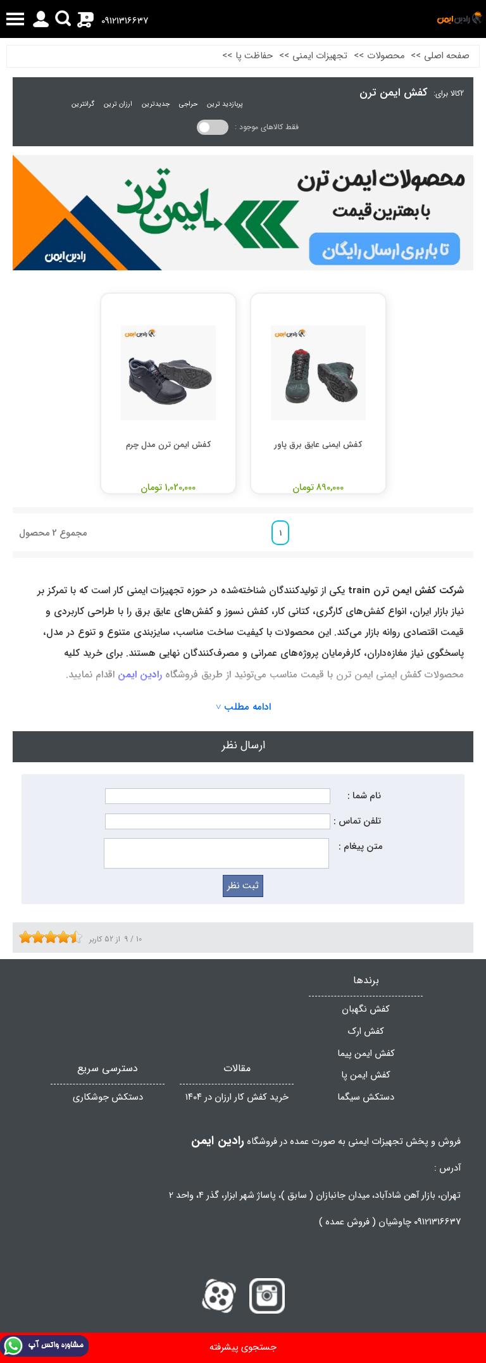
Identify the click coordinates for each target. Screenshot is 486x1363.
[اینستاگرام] (267, 1296)
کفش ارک (366, 1031)
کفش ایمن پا (365, 1075)
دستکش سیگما (365, 1097)
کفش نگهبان (366, 1009)
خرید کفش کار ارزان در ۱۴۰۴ (237, 1097)
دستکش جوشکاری (108, 1097)
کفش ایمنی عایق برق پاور (318, 444)
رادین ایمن (140, 674)
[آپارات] (219, 1296)
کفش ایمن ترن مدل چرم (168, 444)
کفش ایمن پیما (366, 1053)
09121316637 (124, 21)
